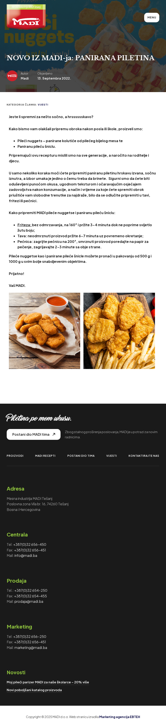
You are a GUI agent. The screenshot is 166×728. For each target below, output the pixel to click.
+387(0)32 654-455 (30, 596)
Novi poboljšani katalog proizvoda (34, 690)
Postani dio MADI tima (30, 434)
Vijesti (43, 104)
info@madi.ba (25, 555)
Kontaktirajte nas (144, 455)
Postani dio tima (81, 455)
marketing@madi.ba (30, 647)
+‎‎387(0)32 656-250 (29, 636)
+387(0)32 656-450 (29, 544)
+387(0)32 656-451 (30, 550)
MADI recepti (45, 455)
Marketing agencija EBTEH (119, 717)
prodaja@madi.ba (28, 601)
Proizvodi (15, 455)
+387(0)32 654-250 (30, 590)
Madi (25, 78)
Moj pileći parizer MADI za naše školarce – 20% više (48, 682)
